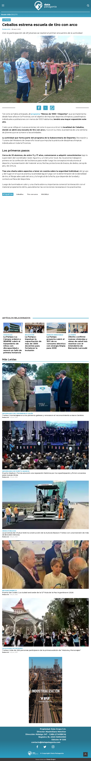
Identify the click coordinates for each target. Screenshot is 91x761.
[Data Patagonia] (45, 5)
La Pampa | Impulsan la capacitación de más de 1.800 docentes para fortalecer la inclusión (33, 343)
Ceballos (19, 194)
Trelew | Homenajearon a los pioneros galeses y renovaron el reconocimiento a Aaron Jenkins (43, 415)
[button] (39, 108)
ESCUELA (45, 194)
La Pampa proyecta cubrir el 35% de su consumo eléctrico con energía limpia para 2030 (56, 342)
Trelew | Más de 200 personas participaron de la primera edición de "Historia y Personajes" (41, 650)
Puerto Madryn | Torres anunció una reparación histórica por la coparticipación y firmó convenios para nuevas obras (44, 474)
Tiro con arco (32, 194)
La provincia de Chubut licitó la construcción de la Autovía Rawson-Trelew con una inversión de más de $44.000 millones (45, 534)
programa (36, 114)
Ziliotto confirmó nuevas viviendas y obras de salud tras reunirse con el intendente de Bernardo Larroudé (77, 342)
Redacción (6, 29)
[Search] (88, 5)
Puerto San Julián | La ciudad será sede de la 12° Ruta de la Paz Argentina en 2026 (37, 592)
